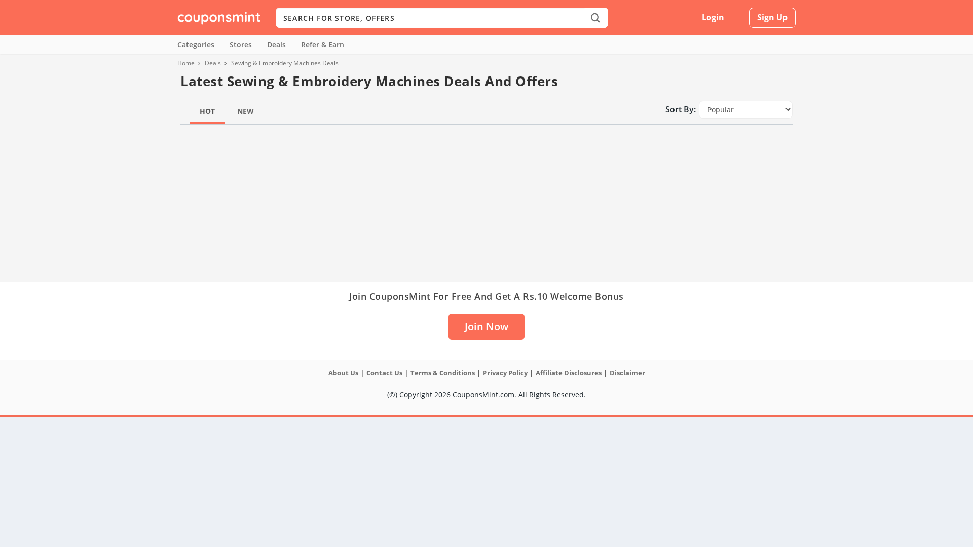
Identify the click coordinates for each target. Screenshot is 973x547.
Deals (276, 44)
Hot (207, 111)
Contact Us (384, 372)
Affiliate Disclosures (569, 372)
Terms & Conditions (442, 372)
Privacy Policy (505, 372)
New (245, 111)
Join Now (486, 326)
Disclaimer (627, 372)
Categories (195, 44)
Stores (241, 44)
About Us (343, 372)
